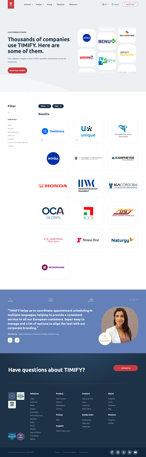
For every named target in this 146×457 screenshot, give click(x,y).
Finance (33, 409)
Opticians (11, 128)
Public (32, 422)
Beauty (32, 426)
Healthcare (11, 135)
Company (111, 399)
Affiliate (111, 423)
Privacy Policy (83, 452)
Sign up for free (87, 399)
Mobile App (86, 426)
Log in (84, 402)
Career (110, 402)
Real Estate (34, 412)
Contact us (125, 368)
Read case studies (17, 70)
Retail (10, 125)
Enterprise (60, 4)
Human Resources (36, 415)
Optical (32, 439)
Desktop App (86, 420)
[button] (10, 340)
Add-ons (59, 402)
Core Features (61, 399)
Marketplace (60, 405)
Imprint (57, 452)
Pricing (49, 4)
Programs (111, 420)
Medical (33, 429)
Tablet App (86, 423)
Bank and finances (13, 132)
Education (11, 139)
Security (59, 409)
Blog (109, 409)
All (8, 112)
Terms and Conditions (69, 452)
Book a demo (86, 409)
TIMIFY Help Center (63, 431)
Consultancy (34, 436)
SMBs (32, 399)
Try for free (130, 4)
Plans (58, 420)
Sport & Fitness (35, 432)
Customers (112, 405)
